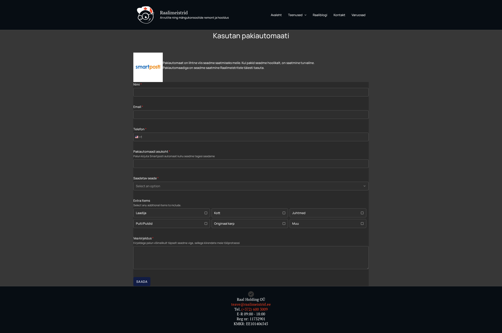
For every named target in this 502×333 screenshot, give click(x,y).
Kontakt (339, 15)
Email (138, 107)
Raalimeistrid (174, 12)
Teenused (295, 15)
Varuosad (359, 15)
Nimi (137, 84)
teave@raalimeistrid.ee (251, 304)
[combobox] (138, 137)
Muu (295, 223)
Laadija (141, 213)
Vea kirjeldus (143, 238)
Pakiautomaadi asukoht (151, 151)
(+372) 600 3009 (254, 309)
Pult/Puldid (144, 223)
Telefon (139, 129)
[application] (304, 15)
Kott (217, 213)
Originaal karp (224, 223)
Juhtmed (299, 213)
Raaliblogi (320, 15)
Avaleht (276, 15)
